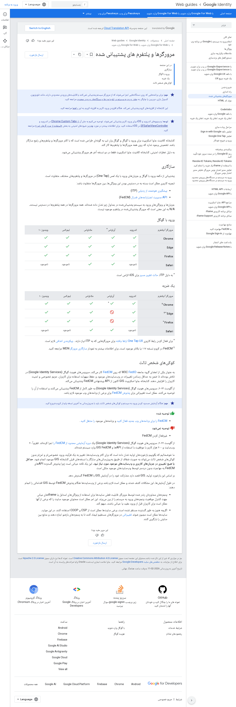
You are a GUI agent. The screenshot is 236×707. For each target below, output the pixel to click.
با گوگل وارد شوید (116, 627)
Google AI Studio (57, 645)
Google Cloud (59, 657)
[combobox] (69, 4)
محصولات (154, 40)
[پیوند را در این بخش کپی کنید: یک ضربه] (158, 286)
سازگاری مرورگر (78, 348)
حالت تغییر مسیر (149, 275)
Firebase (62, 639)
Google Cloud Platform (76, 684)
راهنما (75, 108)
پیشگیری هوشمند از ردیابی (152, 190)
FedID (132, 372)
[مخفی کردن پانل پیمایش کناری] (191, 700)
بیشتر (88, 13)
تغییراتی (127, 514)
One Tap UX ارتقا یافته (129, 341)
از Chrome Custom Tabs (65, 121)
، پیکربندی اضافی (65, 341)
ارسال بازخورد (36, 54)
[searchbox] (211, 25)
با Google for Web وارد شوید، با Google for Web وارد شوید (180, 13)
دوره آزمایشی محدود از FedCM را (72, 443)
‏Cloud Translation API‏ (116, 28)
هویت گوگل (119, 633)
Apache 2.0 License (33, 558)
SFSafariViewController (154, 125)
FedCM (107, 372)
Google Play (60, 663)
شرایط (179, 699)
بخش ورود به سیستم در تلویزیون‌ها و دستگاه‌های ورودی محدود (107, 99)
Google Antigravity (56, 651)
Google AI (50, 684)
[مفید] (33, 40)
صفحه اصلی (226, 13)
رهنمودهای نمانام (174, 633)
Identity (225, 4)
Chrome (62, 633)
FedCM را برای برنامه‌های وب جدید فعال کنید (142, 421)
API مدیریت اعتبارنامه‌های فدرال (149, 197)
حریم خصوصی (165, 699)
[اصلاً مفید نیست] (27, 40)
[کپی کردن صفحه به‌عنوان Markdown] (79, 54)
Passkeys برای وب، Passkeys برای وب (119, 13)
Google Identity (137, 40)
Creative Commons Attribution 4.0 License (95, 558)
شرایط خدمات (175, 627)
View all (62, 669)
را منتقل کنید (88, 421)
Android (62, 627)
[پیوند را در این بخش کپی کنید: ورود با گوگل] (153, 220)
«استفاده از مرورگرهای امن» (48, 125)
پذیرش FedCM (121, 392)
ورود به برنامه (11, 4)
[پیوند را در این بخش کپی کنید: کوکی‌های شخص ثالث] (135, 363)
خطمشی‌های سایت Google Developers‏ (141, 561)
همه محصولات (31, 684)
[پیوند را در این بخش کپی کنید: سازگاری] (158, 166)
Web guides (186, 4)
